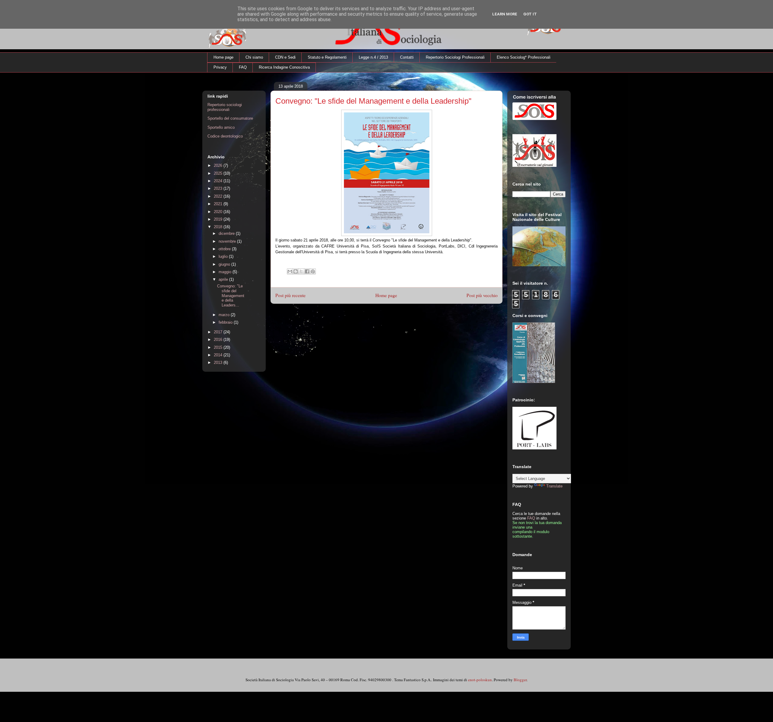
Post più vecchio (482, 295)
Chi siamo (254, 57)
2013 (218, 362)
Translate (554, 486)
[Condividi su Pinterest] (313, 271)
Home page (223, 57)
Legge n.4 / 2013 (373, 57)
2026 (218, 165)
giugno (225, 264)
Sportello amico (221, 127)
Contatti (407, 57)
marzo (225, 314)
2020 (218, 211)
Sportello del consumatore (230, 118)
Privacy (220, 67)
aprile (224, 279)
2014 (218, 355)
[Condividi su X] (301, 271)
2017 (218, 332)
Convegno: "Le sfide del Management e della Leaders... (230, 295)
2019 (218, 219)
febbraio (226, 322)
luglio (224, 256)
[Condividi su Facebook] (307, 271)
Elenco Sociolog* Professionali (523, 57)
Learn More (504, 14)
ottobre (225, 249)
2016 (218, 339)
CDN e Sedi (285, 57)
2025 (218, 173)
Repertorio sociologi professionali (224, 107)
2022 (218, 196)
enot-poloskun (480, 679)
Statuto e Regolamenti (327, 57)
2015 (218, 347)
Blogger (520, 679)
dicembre (227, 233)
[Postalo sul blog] (296, 271)
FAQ (243, 67)
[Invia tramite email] (290, 271)
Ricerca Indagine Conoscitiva (284, 67)
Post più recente (290, 295)
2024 (218, 181)
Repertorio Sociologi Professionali (455, 57)
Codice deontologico (225, 136)
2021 (218, 204)
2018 (218, 227)
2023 (218, 188)
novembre (228, 241)
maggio (226, 272)
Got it (530, 14)
